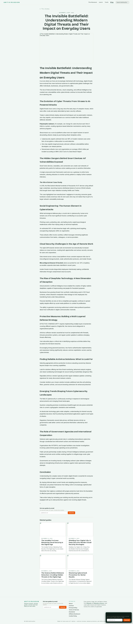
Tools (106, 2)
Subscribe (71, 512)
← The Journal (45, 9)
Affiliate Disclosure (74, 614)
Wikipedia (88, 603)
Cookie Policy (73, 616)
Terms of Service (74, 610)
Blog (111, 2)
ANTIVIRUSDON (12, 2)
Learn (101, 2)
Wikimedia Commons (99, 603)
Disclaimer (72, 612)
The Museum (92, 2)
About (71, 603)
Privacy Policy (73, 607)
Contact (71, 605)
